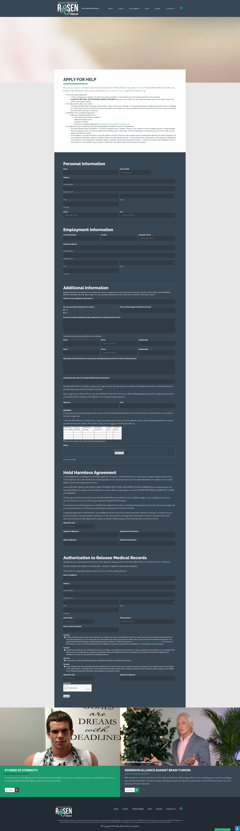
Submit (66, 696)
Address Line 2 (68, 192)
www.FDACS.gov (176, 822)
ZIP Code (66, 207)
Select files (119, 453)
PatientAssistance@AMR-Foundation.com (115, 124)
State (121, 200)
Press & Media (134, 8)
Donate (157, 8)
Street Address (68, 184)
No (66, 313)
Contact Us (170, 8)
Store (147, 8)
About (110, 8)
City (64, 199)
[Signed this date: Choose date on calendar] (95, 526)
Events (120, 8)
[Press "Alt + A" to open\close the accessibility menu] (237, 828)
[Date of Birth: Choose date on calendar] (152, 172)
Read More (9, 790)
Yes (66, 310)
